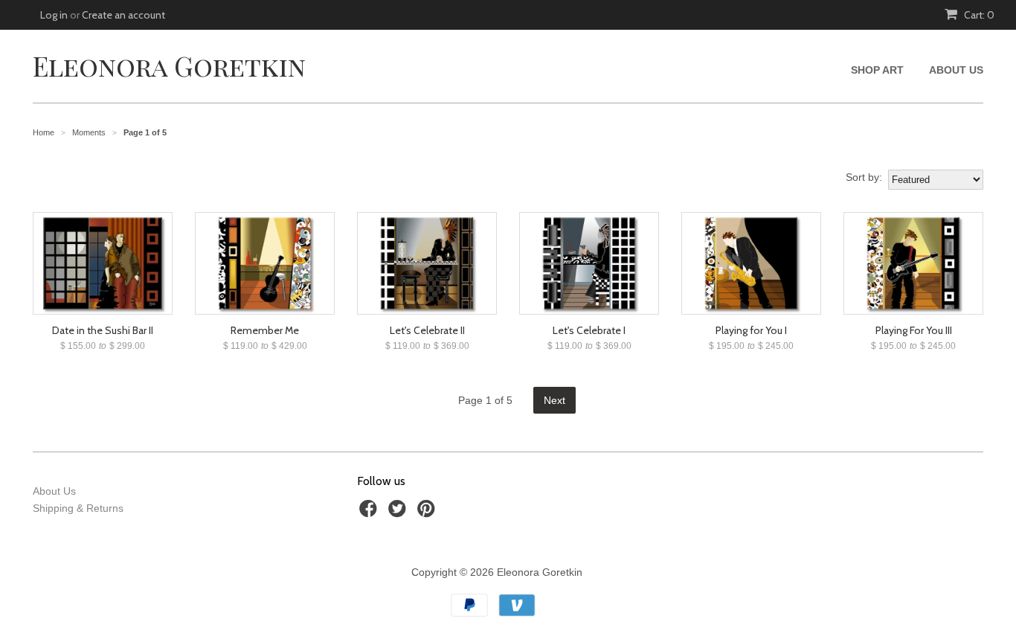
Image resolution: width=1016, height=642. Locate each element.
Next (554, 400)
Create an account (123, 15)
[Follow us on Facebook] (370, 513)
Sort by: (864, 177)
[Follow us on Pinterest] (428, 513)
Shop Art (877, 70)
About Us (956, 70)
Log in (54, 15)
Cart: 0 (978, 15)
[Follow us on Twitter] (399, 513)
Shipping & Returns (78, 508)
